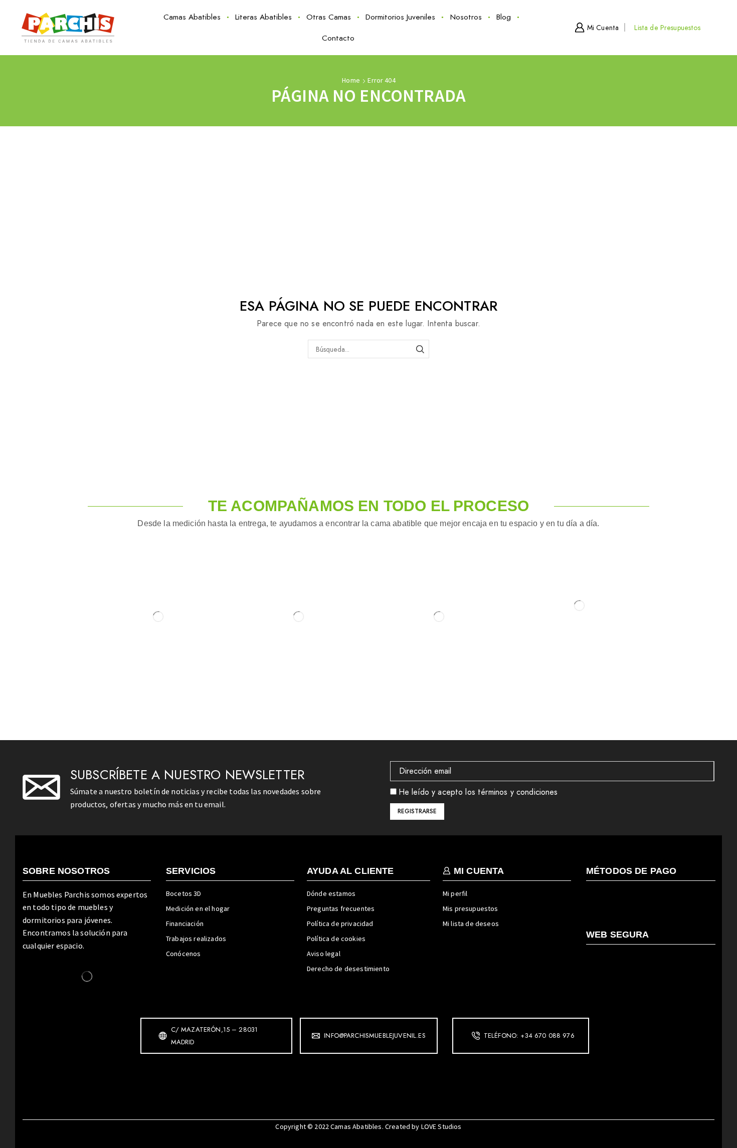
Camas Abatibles (192, 17)
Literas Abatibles (263, 17)
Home (351, 80)
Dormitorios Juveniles (400, 17)
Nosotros (466, 17)
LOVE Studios (441, 1126)
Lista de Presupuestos (667, 28)
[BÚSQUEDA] (420, 349)
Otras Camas (328, 17)
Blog (503, 17)
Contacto (338, 38)
